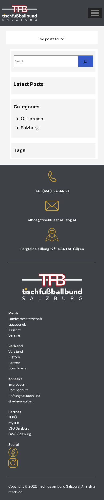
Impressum (17, 384)
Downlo (14, 368)
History (14, 357)
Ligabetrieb (17, 324)
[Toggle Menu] (95, 13)
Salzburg (30, 128)
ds (24, 368)
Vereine (14, 335)
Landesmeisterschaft (25, 319)
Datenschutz (18, 390)
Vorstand (15, 351)
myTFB (13, 423)
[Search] (85, 61)
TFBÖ (12, 417)
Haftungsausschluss (24, 395)
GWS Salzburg (19, 434)
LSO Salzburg (18, 428)
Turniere (14, 330)
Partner (14, 362)
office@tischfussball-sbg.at (52, 220)
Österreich (32, 118)
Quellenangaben (20, 401)
